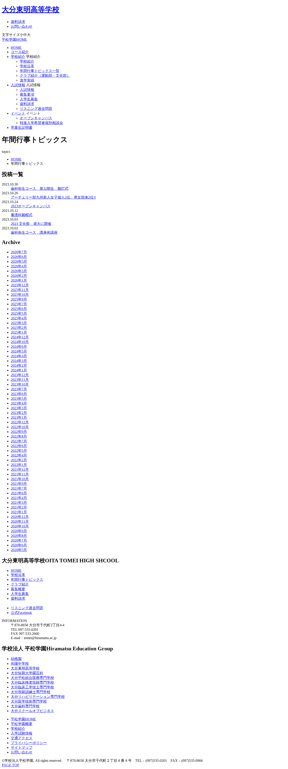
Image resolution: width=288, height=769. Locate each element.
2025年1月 (19, 332)
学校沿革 (27, 66)
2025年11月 (20, 290)
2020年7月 (19, 540)
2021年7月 (19, 488)
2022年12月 (20, 422)
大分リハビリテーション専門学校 (38, 697)
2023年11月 (20, 380)
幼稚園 (16, 659)
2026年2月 (19, 276)
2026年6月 (19, 257)
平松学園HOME (14, 39)
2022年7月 (19, 441)
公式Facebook (21, 613)
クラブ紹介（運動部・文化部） (45, 75)
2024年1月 (19, 370)
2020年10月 (20, 526)
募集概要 (18, 589)
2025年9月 (19, 299)
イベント (18, 113)
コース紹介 (20, 52)
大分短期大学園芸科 (27, 673)
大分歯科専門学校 (25, 706)
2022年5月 (19, 450)
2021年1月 (19, 512)
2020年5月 (19, 550)
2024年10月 (20, 342)
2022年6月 (19, 446)
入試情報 (18, 85)
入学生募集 (29, 99)
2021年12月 (20, 469)
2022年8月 (19, 436)
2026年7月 (19, 252)
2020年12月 (20, 517)
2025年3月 (19, 323)
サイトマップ (21, 747)
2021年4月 (19, 498)
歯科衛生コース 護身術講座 (34, 232)
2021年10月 (20, 479)
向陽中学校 (20, 663)
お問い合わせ (21, 26)
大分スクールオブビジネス (32, 711)
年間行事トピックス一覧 (39, 71)
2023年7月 (19, 389)
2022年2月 (19, 460)
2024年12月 (20, 337)
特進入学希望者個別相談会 (41, 123)
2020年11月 (20, 521)
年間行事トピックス (27, 579)
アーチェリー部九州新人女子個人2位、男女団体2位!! (53, 197)
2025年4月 (19, 318)
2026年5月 (19, 261)
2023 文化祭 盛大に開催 (31, 224)
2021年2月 (19, 507)
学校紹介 (18, 57)
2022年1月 (19, 465)
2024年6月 (19, 346)
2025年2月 (19, 328)
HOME (16, 48)
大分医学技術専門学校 (29, 701)
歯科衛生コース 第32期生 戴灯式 (39, 188)
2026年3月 (19, 271)
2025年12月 (20, 285)
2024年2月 (19, 365)
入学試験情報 (21, 733)
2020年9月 (19, 531)
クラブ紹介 (20, 584)
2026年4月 (19, 266)
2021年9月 (19, 484)
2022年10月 (20, 427)
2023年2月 (19, 413)
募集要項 (27, 94)
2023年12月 (20, 375)
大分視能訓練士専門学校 (30, 692)
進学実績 (27, 80)
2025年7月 (19, 304)
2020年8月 (19, 536)
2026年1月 (19, 280)
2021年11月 (20, 474)
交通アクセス (21, 738)
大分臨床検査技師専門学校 (32, 682)
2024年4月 (19, 356)
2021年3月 (19, 502)
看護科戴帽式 (21, 215)
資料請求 (18, 22)
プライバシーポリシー (29, 743)
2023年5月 (19, 398)
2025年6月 (19, 309)
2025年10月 (20, 294)
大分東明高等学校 (30, 9)
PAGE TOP (10, 765)
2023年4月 (19, 403)
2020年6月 (19, 545)
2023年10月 (20, 384)
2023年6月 (19, 394)
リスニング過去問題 (36, 109)
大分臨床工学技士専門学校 (32, 687)
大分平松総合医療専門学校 (32, 678)
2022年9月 (19, 432)
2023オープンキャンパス (30, 206)
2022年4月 (19, 455)
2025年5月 (19, 313)
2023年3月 (19, 408)
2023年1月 (19, 417)
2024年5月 (19, 351)
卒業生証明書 (21, 127)
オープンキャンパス (36, 118)
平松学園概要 (21, 724)
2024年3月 (19, 361)
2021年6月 (19, 493)
